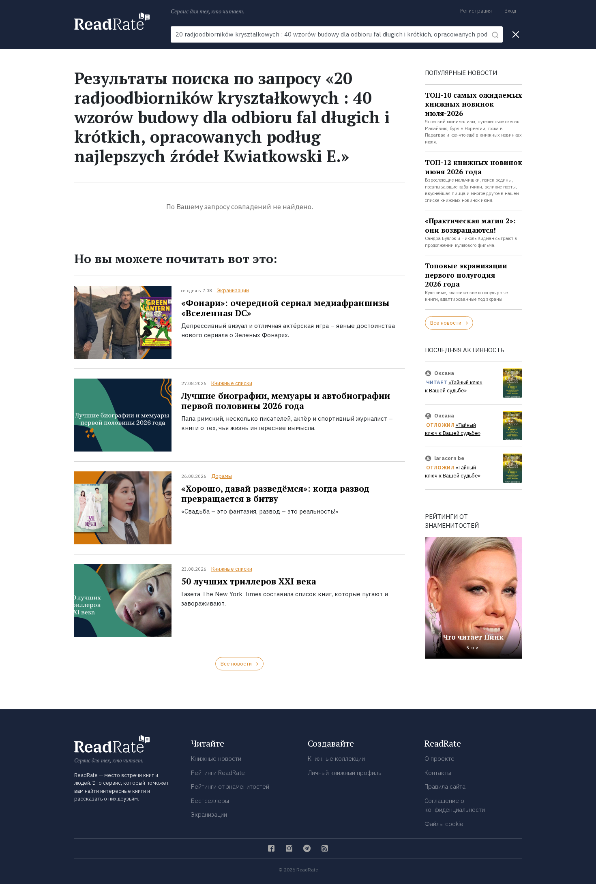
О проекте (439, 758)
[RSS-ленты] (324, 848)
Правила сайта (444, 786)
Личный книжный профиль (345, 773)
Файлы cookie (443, 824)
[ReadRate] (112, 21)
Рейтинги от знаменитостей (230, 786)
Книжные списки (231, 383)
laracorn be (449, 458)
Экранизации (233, 290)
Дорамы (221, 476)
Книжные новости (216, 758)
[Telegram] (306, 848)
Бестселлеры (210, 801)
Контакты (437, 773)
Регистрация (476, 10)
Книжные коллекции (336, 758)
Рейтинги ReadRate (218, 773)
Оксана (444, 373)
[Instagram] (289, 848)
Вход (510, 10)
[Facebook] (271, 848)
